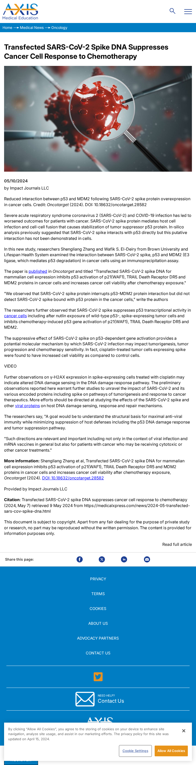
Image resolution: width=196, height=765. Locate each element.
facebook (79, 559)
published (38, 271)
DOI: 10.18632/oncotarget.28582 (73, 477)
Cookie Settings (135, 751)
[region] (98, 742)
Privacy (98, 578)
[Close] (183, 730)
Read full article (177, 544)
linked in (124, 559)
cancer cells (15, 315)
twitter (102, 559)
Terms (98, 593)
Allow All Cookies (171, 751)
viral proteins (27, 405)
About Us (98, 623)
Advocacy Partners (98, 638)
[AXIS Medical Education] (20, 11)
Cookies (98, 608)
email (147, 559)
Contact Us (98, 653)
